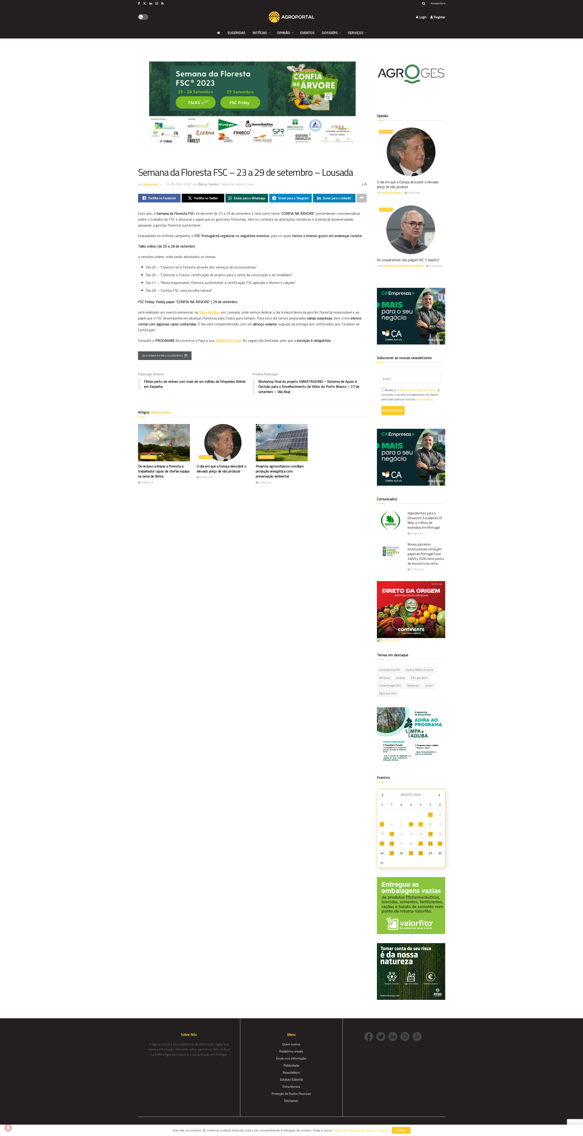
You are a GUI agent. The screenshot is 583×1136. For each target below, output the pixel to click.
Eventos (307, 32)
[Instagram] (406, 1036)
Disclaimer (291, 1100)
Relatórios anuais (291, 1051)
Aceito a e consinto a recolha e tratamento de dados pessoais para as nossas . (410, 394)
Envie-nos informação (291, 1058)
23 (440, 843)
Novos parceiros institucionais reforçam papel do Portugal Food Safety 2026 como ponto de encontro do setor (426, 554)
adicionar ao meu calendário (162, 355)
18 (391, 843)
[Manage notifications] (8, 1127)
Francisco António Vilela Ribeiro (403, 266)
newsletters (424, 399)
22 (430, 843)
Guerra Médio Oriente (419, 670)
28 (420, 853)
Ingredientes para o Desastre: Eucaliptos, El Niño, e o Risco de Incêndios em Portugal (425, 520)
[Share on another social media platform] (362, 198)
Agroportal (150, 184)
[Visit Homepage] (291, 17)
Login (423, 17)
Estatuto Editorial (291, 1079)
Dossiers (330, 32)
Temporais (413, 685)
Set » (439, 795)
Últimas (202, 184)
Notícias (260, 32)
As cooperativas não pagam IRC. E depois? (408, 260)
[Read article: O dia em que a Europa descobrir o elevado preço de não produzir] (223, 442)
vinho (429, 685)
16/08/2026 (435, 266)
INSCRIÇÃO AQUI (228, 340)
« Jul (382, 795)
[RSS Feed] (418, 1036)
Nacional (148, 457)
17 (382, 843)
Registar (439, 17)
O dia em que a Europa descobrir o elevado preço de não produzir (221, 468)
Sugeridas (236, 32)
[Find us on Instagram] (156, 3)
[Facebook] (370, 1036)
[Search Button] (423, 3)
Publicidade (291, 1065)
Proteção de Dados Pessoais (291, 1093)
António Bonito (392, 193)
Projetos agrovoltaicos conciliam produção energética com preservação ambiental (280, 471)
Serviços (355, 32)
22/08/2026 (264, 482)
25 (391, 853)
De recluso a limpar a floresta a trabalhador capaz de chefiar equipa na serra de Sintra (163, 471)
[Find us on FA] (139, 3)
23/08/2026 (147, 482)
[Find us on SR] (162, 3)
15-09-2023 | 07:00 (178, 184)
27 (411, 853)
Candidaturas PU (389, 670)
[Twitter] (382, 1036)
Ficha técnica (291, 1086)
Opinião (283, 32)
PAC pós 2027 (419, 678)
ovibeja (400, 678)
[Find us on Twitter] (144, 3)
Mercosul (384, 678)
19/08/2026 (416, 569)
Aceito (401, 1130)
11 (391, 834)
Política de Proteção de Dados (416, 390)
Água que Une (387, 693)
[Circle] (394, 1036)
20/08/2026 (416, 533)
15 (430, 834)
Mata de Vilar (209, 312)
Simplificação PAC (390, 685)
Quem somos (291, 1044)
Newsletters (438, 3)
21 (420, 843)
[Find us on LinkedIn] (150, 3)
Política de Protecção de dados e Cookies (360, 1130)
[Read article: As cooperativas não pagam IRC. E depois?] (411, 229)
